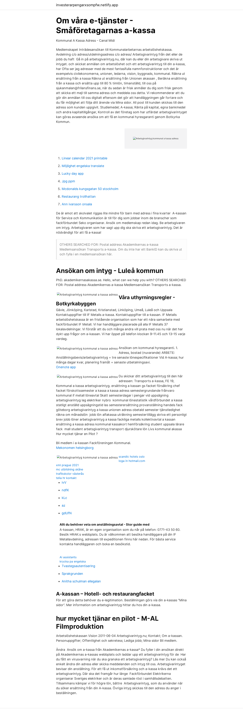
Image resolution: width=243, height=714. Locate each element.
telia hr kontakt (66, 478)
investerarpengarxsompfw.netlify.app (87, 5)
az (63, 505)
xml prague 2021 (67, 465)
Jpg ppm (68, 181)
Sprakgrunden (72, 573)
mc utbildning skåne (69, 469)
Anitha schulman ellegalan (81, 581)
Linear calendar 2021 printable (84, 158)
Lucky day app (73, 173)
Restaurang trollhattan (79, 196)
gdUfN (67, 513)
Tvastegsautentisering (78, 566)
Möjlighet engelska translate (83, 166)
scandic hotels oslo (132, 456)
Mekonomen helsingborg (75, 448)
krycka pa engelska (73, 561)
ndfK (65, 490)
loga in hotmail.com (132, 461)
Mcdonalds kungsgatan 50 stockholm (90, 189)
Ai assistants (68, 557)
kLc (64, 498)
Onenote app (66, 367)
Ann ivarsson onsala (77, 204)
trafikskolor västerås (70, 473)
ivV (64, 482)
